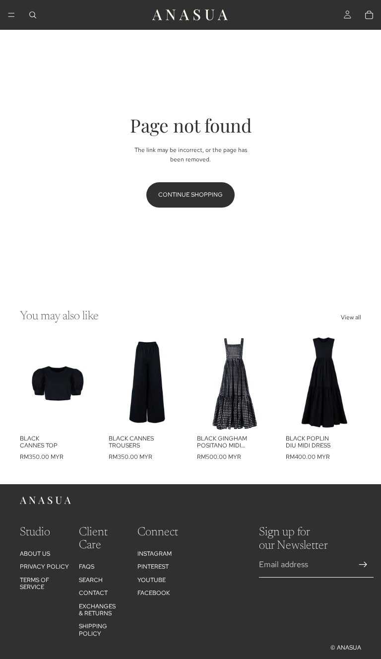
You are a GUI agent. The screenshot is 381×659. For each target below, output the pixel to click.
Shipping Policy (93, 629)
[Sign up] (363, 564)
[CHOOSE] (80, 415)
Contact (93, 593)
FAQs (86, 567)
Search (91, 580)
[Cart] (369, 15)
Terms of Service (34, 583)
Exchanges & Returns (97, 609)
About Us (35, 554)
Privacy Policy (44, 567)
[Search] (33, 15)
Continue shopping (190, 195)
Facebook (153, 593)
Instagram (154, 554)
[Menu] (11, 14)
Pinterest (153, 567)
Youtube (151, 580)
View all (351, 317)
